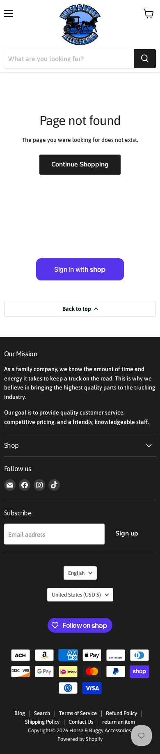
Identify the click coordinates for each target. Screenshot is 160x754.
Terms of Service (78, 713)
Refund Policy (121, 713)
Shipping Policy (42, 722)
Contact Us (81, 722)
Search (42, 713)
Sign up (126, 533)
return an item (118, 722)
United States (76, 595)
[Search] (145, 58)
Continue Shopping (80, 164)
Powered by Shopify (80, 739)
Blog (19, 713)
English (76, 573)
